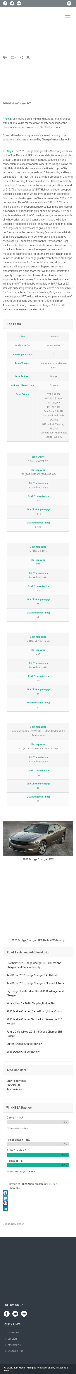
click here (30, 1171)
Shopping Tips (15, 1351)
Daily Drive (13, 1332)
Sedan (20, 1224)
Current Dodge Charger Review (25, 1043)
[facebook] (7, 1314)
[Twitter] (38, 1198)
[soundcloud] (24, 1314)
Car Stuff (12, 1338)
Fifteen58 (61, 1367)
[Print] (30, 57)
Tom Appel (28, 1183)
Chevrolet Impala (16, 1080)
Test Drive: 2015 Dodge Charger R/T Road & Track (35, 983)
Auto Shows (14, 1344)
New (13, 1224)
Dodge (6, 1224)
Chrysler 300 (14, 1085)
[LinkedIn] (38, 1208)
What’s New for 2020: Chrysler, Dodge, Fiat (31, 1003)
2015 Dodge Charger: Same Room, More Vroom (34, 1011)
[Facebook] (38, 1192)
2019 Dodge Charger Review (23, 1051)
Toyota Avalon (15, 1089)
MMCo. (8, 1370)
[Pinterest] (38, 1203)
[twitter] (15, 1314)
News (15, 44)
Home (7, 44)
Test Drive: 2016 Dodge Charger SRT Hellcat (32, 975)
